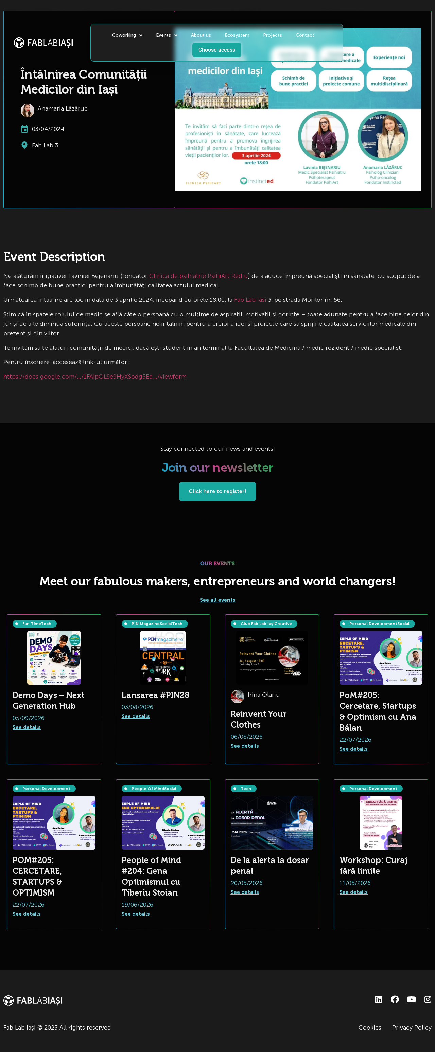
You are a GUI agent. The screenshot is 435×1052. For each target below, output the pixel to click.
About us (201, 35)
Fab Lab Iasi (250, 299)
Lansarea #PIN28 (155, 695)
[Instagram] (427, 999)
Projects (272, 35)
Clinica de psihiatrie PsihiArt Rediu (198, 276)
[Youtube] (411, 999)
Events (163, 35)
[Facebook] (395, 999)
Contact (305, 35)
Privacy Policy (412, 1027)
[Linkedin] (379, 999)
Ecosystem (237, 35)
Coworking (124, 35)
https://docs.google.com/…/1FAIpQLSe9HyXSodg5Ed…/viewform (95, 376)
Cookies (370, 1027)
